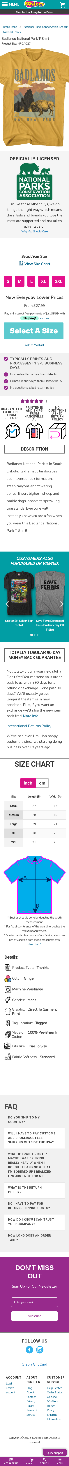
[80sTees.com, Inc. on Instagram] (39, 1349)
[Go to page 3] (37, 635)
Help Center (54, 1388)
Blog (29, 1388)
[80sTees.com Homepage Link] (34, 7)
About (30, 1392)
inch (28, 782)
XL (43, 281)
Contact (31, 1397)
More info (30, 715)
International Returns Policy (29, 725)
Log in (9, 1384)
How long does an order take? (29, 1238)
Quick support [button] (55, 1453)
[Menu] (5, 5)
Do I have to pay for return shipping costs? (29, 1206)
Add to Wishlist (34, 345)
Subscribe (34, 1316)
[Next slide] (62, 604)
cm (42, 782)
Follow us (34, 1341)
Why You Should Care (34, 231)
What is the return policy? (25, 1190)
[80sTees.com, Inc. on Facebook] (29, 1349)
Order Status (55, 1392)
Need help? (34, 944)
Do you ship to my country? (24, 1120)
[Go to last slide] (7, 604)
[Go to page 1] (31, 635)
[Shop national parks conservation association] (34, 199)
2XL (59, 281)
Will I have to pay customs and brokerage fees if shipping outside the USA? (32, 1138)
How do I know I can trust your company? (31, 1222)
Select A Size (34, 330)
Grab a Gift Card (34, 1364)
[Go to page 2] (34, 635)
